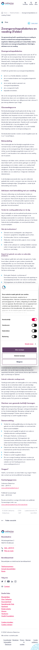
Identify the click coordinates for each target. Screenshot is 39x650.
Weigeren (19, 362)
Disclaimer (15, 640)
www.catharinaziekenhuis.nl (10, 488)
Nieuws (3, 611)
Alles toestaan (19, 350)
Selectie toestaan (19, 356)
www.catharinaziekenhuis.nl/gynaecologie (14, 504)
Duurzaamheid (6, 602)
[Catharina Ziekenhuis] (7, 3)
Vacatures (4, 614)
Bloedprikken (5, 597)
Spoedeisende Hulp (7, 604)
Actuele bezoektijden (8, 569)
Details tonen (29, 344)
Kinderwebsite (6, 609)
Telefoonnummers (7, 566)
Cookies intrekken (7, 622)
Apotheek (4, 606)
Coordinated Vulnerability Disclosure (7, 642)
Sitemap (28, 640)
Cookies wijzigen (6, 625)
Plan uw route (9, 551)
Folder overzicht (10, 520)
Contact (7, 586)
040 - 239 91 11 (9, 548)
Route (3, 571)
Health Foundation (7, 616)
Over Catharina (6, 599)
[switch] (34, 325)
